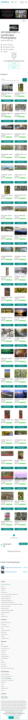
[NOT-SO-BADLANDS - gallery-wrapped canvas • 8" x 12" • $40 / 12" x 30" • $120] (21, 215)
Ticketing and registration (6, 600)
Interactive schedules (5, 606)
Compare (3, 652)
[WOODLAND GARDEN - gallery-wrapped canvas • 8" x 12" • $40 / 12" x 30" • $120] (7, 460)
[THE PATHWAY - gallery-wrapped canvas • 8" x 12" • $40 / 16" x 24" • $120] (7, 195)
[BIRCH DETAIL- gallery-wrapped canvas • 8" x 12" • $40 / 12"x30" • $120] (7, 276)
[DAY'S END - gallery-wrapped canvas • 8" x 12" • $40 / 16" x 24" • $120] (21, 317)
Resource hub (4, 666)
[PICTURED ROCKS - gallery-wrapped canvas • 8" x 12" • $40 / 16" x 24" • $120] (7, 501)
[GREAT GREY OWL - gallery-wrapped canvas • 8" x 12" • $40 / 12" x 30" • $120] (21, 195)
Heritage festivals (5, 638)
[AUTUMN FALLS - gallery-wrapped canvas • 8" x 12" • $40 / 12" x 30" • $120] (21, 256)
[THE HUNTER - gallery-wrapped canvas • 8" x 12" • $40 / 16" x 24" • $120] (7, 338)
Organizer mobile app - (7, 610)
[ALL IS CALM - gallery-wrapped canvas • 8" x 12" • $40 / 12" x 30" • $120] (7, 215)
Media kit (3, 662)
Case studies (4, 650)
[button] (14, 2)
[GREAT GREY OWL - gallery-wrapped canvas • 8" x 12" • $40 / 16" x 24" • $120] (21, 521)
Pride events (3, 632)
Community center (5, 648)
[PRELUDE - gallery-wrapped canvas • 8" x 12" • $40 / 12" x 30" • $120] (7, 134)
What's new (3, 664)
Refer (2, 644)
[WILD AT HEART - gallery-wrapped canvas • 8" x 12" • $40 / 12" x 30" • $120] (7, 154)
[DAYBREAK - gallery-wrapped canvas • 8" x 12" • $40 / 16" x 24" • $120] (21, 338)
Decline (17, 717)
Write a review (23, 543)
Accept (11, 717)
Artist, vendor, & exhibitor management (9, 594)
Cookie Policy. (18, 715)
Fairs (2, 628)
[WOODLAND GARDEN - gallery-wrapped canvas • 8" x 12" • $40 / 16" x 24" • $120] (7, 480)
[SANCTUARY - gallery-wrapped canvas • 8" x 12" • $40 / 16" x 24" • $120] (7, 358)
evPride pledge (4, 658)
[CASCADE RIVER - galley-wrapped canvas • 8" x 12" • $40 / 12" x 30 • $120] (21, 440)
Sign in (22, 2)
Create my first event (5, 584)
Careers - (6, 678)
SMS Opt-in (3, 682)
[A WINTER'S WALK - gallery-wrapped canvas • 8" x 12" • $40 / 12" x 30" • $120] (21, 154)
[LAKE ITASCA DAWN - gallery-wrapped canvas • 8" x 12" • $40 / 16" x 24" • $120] (21, 399)
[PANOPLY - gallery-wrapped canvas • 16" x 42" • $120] (21, 419)
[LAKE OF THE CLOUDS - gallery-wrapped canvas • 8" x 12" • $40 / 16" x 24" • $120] (7, 399)
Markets (3, 636)
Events (2, 586)
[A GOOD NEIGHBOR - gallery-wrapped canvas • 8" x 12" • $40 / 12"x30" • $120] (21, 297)
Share (24, 20)
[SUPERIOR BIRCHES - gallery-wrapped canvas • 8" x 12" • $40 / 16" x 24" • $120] (21, 378)
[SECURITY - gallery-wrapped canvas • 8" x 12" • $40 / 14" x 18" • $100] (21, 460)
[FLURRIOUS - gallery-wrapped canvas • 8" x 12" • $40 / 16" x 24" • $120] (21, 276)
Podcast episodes (5, 656)
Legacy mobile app (5, 612)
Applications (3, 588)
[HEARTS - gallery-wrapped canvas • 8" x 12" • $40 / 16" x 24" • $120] (7, 521)
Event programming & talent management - (11, 604)
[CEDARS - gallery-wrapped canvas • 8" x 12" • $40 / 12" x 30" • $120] (7, 440)
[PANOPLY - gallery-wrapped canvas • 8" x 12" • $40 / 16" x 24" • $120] (7, 419)
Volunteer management (6, 596)
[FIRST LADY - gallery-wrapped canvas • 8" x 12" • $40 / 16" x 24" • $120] (21, 501)
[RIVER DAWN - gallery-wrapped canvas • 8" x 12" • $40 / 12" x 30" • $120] (21, 134)
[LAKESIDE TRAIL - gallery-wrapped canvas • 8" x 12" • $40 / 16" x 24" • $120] (21, 358)
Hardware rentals (4, 608)
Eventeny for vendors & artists (7, 668)
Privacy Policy (8, 715)
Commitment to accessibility (7, 680)
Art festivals (3, 624)
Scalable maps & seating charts (7, 602)
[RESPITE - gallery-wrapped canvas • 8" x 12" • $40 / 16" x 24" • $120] (21, 236)
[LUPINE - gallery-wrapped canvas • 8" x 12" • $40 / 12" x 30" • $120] (21, 174)
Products (3, 590)
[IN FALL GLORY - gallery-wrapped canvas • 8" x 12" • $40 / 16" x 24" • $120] (7, 297)
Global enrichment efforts (6, 676)
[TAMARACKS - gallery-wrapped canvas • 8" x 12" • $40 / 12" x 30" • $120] (7, 317)
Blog (2, 660)
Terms (2, 684)
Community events (5, 626)
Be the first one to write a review (14, 551)
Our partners (4, 654)
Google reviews (4, 616)
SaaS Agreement (4, 688)
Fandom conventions (5, 630)
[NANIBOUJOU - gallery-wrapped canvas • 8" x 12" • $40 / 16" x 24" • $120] (21, 480)
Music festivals (4, 634)
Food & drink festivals (5, 622)
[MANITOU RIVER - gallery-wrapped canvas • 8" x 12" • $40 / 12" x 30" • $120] (7, 236)
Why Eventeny (4, 592)
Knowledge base (4, 646)
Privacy (2, 686)
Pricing (2, 614)
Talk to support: (4, 697)
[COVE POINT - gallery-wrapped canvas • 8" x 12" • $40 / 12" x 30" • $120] (7, 174)
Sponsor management (6, 598)
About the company (5, 674)
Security (3, 690)
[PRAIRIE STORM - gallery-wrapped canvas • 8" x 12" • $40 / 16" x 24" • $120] (7, 378)
